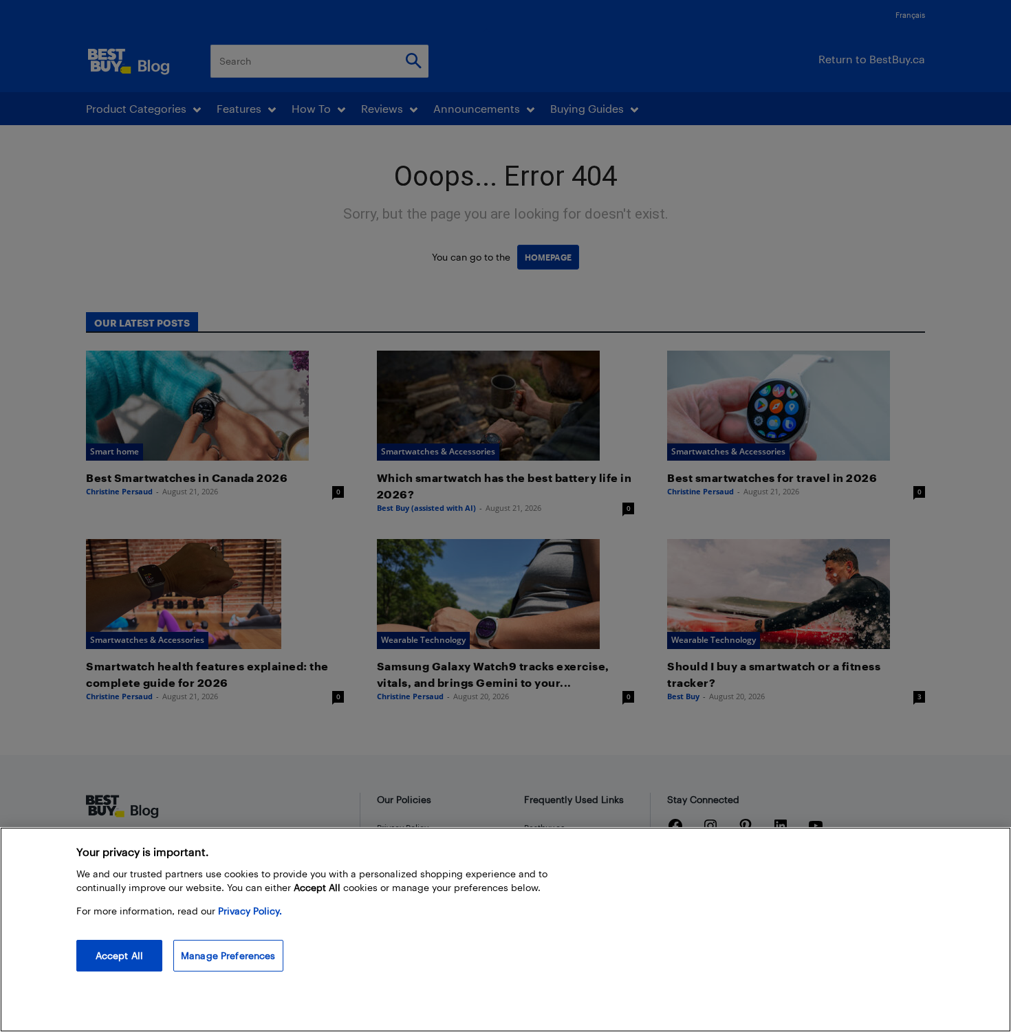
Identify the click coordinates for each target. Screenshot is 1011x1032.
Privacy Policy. (250, 910)
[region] (505, 929)
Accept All (119, 955)
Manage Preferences (228, 955)
